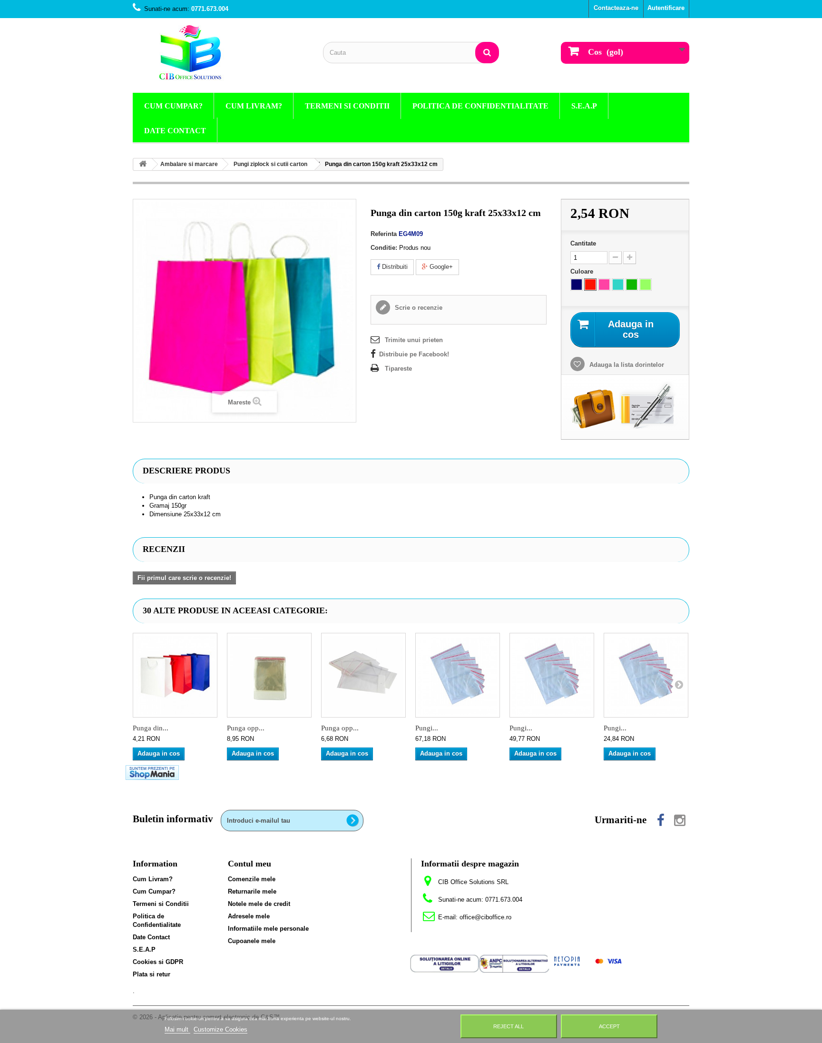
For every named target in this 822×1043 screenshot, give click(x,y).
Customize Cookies (220, 1029)
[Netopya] (588, 960)
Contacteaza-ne (616, 7)
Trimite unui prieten (414, 340)
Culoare (582, 271)
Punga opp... (245, 728)
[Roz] (604, 284)
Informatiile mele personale (268, 928)
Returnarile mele (252, 891)
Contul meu (249, 863)
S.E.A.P (584, 106)
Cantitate (583, 243)
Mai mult (177, 1029)
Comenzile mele (251, 879)
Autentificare (666, 7)
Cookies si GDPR (158, 961)
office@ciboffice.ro (485, 917)
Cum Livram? (253, 106)
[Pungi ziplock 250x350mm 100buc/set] (551, 675)
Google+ (440, 266)
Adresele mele (249, 916)
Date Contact (175, 131)
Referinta (384, 233)
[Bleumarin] (576, 284)
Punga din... (150, 728)
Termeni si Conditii (347, 106)
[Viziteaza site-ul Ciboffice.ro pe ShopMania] (152, 772)
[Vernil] (645, 284)
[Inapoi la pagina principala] (143, 164)
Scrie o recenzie (417, 307)
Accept (609, 1026)
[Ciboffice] (221, 53)
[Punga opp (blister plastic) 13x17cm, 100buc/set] (269, 675)
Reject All (508, 1026)
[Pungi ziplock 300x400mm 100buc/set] (457, 675)
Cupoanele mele (251, 941)
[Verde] (631, 284)
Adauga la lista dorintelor (625, 364)
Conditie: (384, 247)
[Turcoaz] (618, 284)
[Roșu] (590, 284)
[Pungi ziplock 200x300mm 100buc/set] (646, 675)
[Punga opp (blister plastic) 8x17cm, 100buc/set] (363, 675)
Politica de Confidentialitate (480, 106)
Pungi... (426, 728)
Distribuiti (394, 266)
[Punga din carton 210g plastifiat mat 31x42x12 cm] (175, 675)
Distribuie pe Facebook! (414, 354)
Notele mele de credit (259, 903)
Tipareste (398, 368)
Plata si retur (151, 974)
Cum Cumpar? (173, 106)
